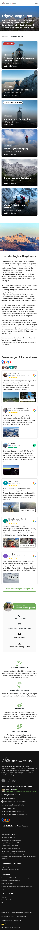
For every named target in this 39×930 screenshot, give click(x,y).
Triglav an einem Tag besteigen (11, 840)
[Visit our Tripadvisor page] (14, 780)
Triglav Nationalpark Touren (10, 869)
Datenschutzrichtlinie (8, 916)
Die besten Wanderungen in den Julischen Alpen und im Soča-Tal (19, 857)
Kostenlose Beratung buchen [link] (19, 647)
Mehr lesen (6, 462)
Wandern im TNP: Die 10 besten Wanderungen (16, 878)
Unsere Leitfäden (7, 900)
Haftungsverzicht (22, 916)
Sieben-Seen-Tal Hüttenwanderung (13, 854)
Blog (3, 902)
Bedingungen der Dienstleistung (22, 912)
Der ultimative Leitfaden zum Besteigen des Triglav (17, 886)
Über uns (4, 897)
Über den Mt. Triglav (8, 883)
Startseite (5, 36)
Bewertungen (6, 912)
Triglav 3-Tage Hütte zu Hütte (11, 843)
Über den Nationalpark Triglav (11, 880)
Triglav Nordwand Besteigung (11, 848)
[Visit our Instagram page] (8, 780)
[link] (19, 635)
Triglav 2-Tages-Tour (8, 837)
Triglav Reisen (16, 927)
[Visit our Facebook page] (3, 780)
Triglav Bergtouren (7, 867)
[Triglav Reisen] (19, 759)
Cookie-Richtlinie (7, 920)
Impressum (17, 920)
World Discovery (23, 826)
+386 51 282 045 (19, 619)
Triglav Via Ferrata (7, 889)
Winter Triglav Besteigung (10, 845)
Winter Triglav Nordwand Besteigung (13, 851)
